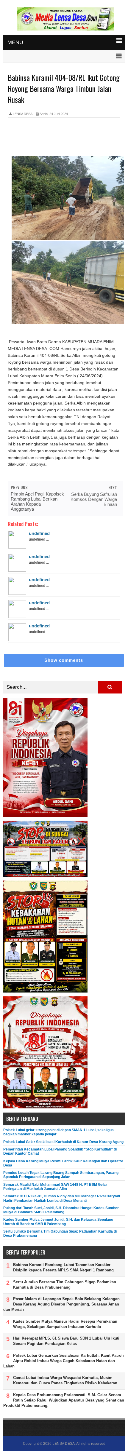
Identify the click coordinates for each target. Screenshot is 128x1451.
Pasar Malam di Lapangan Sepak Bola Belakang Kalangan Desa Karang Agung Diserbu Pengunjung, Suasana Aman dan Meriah (61, 1304)
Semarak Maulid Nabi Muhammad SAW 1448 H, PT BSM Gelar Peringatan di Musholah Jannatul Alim (55, 1186)
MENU (15, 42)
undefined (39, 533)
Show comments (63, 660)
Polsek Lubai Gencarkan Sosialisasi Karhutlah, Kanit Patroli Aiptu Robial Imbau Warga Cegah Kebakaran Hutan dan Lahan (63, 1360)
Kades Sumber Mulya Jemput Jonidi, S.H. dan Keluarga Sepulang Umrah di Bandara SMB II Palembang (58, 1221)
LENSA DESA (63, 1444)
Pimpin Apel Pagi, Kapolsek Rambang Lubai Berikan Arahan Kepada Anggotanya (37, 501)
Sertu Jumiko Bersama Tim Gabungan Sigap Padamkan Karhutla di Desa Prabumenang (64, 1284)
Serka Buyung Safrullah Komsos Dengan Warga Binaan (94, 499)
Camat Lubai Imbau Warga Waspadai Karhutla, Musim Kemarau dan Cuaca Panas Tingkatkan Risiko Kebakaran (65, 1380)
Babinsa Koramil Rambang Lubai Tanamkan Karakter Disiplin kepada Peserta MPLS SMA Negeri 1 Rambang (63, 1267)
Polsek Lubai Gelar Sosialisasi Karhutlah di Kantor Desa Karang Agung (63, 1142)
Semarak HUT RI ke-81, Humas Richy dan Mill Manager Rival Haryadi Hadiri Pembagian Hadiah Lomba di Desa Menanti (61, 1198)
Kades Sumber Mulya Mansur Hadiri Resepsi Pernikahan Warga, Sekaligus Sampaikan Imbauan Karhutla (65, 1324)
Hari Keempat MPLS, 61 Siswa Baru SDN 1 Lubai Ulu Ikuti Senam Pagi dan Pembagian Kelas (66, 1341)
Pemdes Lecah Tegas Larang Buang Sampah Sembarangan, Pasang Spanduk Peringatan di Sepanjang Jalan (60, 1175)
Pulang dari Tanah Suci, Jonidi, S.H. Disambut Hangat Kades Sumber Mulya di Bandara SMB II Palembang (61, 1210)
